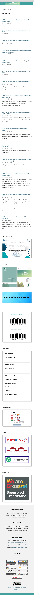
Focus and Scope (9, 361)
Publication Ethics (9, 364)
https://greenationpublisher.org (17, 542)
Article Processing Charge (11, 375)
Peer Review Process (10, 357)
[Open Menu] (1, 3)
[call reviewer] (17, 302)
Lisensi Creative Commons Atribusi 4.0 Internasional (17, 587)
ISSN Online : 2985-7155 (17, 314)
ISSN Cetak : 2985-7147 (17, 329)
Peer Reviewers (9, 353)
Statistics (7, 387)
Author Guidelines (9, 368)
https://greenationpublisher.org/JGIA (17, 545)
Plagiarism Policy (9, 372)
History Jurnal (8, 398)
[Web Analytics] (17, 425)
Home (3, 9)
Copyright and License (10, 383)
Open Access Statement (11, 379)
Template (7, 390)
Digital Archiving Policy (11, 394)
